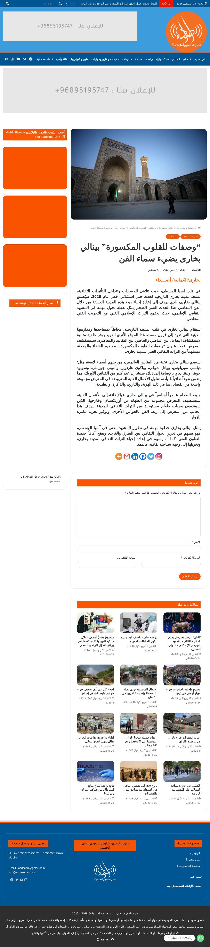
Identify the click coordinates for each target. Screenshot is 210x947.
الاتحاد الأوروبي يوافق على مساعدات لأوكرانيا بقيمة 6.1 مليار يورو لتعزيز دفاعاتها (111, 3)
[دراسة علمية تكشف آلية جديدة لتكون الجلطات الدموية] (138, 622)
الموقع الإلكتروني (126, 557)
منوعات (181, 227)
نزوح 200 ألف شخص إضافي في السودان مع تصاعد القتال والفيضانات (140, 789)
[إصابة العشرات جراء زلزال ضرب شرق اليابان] (182, 723)
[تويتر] (15, 880)
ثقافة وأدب (62, 59)
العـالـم (176, 59)
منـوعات (127, 59)
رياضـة (149, 59)
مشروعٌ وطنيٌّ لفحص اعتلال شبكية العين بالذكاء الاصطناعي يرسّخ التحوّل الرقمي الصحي (96, 641)
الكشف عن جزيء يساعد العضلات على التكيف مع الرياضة (186, 789)
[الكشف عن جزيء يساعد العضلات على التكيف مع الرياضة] (182, 771)
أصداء (194, 270)
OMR (57, 476)
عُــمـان (187, 59)
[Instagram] (158, 456)
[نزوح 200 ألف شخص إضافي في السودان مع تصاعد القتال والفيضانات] (138, 771)
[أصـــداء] (186, 31)
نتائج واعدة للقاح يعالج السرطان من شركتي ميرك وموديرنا (97, 789)
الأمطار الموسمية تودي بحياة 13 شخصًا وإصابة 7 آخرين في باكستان (139, 693)
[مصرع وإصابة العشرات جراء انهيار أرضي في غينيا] (182, 675)
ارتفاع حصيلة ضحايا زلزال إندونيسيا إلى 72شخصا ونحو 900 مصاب (140, 741)
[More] (118, 456)
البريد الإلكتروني (191, 557)
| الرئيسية (196, 853)
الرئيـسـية (199, 59)
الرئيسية (193, 227)
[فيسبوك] (10, 880)
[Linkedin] (134, 456)
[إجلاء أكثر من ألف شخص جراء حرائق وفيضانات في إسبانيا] (95, 675)
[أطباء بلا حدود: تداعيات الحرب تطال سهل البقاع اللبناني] (95, 723)
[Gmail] (126, 456)
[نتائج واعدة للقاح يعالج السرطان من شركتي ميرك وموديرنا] (95, 771)
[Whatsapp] (200, 938)
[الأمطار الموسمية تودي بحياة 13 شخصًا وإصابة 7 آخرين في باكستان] (138, 675)
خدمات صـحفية (45, 59)
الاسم (196, 542)
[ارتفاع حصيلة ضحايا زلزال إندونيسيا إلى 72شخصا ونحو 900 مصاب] (138, 723)
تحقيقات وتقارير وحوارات (105, 59)
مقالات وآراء (162, 59)
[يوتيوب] (20, 880)
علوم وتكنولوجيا (80, 59)
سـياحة (139, 59)
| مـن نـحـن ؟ (194, 859)
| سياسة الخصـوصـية (189, 865)
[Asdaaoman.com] (105, 90)
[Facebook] (142, 456)
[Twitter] (150, 456)
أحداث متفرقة (167, 227)
